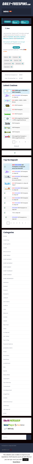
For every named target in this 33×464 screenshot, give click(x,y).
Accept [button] (26, 459)
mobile (5, 317)
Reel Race (6, 359)
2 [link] (16, 142)
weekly (5, 398)
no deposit (15, 22)
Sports (5, 371)
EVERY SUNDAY (7, 267)
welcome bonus (7, 402)
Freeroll (5, 290)
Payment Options (8, 344)
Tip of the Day (7, 382)
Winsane (6, 38)
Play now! (16, 47)
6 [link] (22, 223)
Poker (5, 351)
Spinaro (22, 37)
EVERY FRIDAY (6, 255)
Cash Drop (6, 240)
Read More (16, 462)
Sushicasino (20, 38)
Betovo (11, 38)
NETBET (21, 78)
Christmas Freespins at (11, 75)
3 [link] (19, 142)
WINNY (21, 75)
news (4, 328)
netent (5, 321)
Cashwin (10, 37)
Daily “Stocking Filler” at (11, 78)
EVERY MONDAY (7, 259)
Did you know (7, 251)
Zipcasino (17, 37)
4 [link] (16, 223)
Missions (5, 313)
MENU (6, 11)
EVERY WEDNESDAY (8, 278)
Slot (4, 367)
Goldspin (8, 60)
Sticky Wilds (6, 375)
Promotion (6, 355)
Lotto (4, 309)
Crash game (6, 244)
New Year (6, 325)
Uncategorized (7, 390)
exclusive (5, 282)
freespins (7, 21)
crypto (5, 248)
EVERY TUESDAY (7, 274)
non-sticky (6, 336)
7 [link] (25, 223)
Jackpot (5, 298)
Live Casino (6, 301)
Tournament (6, 386)
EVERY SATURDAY (7, 263)
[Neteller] (15, 421)
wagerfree (6, 394)
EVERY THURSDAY (7, 271)
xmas (4, 413)
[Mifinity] (8, 430)
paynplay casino (8, 348)
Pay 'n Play (6, 340)
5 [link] (19, 223)
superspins (6, 378)
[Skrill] (6, 421)
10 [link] (25, 142)
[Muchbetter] (19, 426)
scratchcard (6, 363)
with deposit (23, 22)
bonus (5, 236)
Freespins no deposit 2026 (9, 445)
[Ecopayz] (8, 426)
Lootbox (5, 305)
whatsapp (6, 405)
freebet (5, 286)
